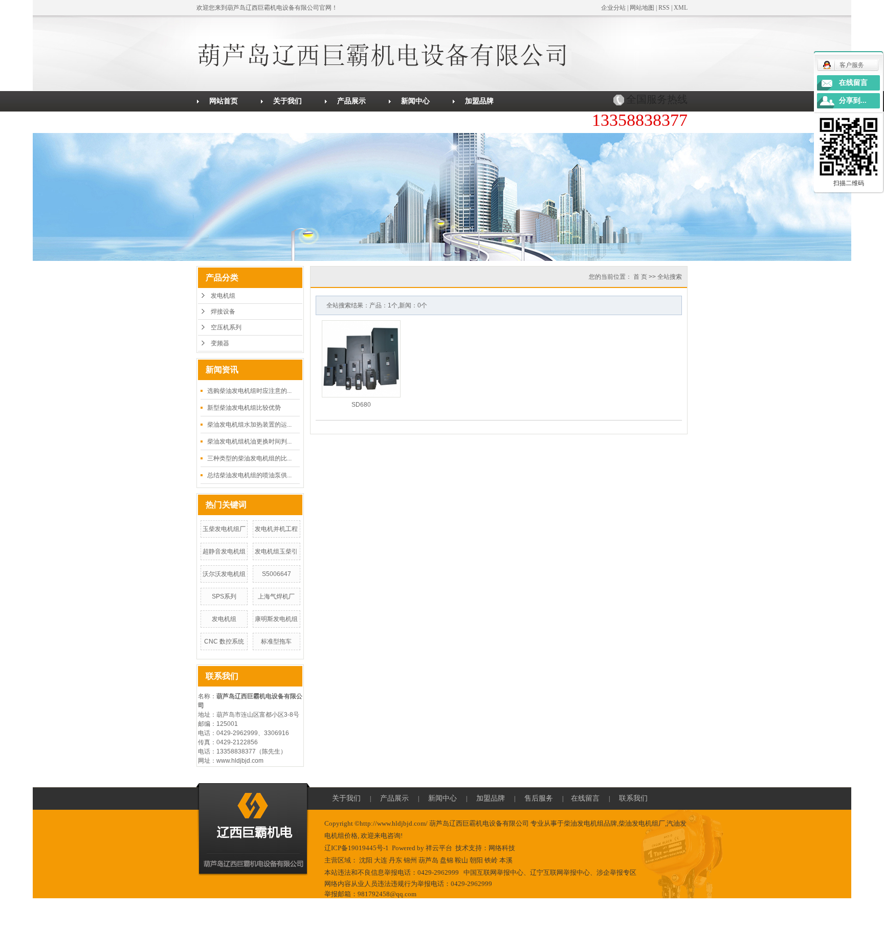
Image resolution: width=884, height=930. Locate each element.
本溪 (506, 860)
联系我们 (351, 121)
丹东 (395, 860)
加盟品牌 (479, 101)
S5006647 (276, 574)
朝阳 (476, 860)
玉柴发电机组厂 (224, 529)
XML (681, 7)
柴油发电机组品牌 (590, 823)
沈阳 (365, 860)
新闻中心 (415, 101)
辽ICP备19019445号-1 (356, 848)
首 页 (640, 276)
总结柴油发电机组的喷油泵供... (249, 475)
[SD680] (361, 358)
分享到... (853, 100)
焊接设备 (223, 311)
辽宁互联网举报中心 (560, 872)
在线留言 (287, 121)
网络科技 (502, 848)
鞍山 (461, 860)
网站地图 (642, 7)
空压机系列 (226, 327)
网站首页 (223, 101)
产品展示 (351, 101)
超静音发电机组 (224, 551)
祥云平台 (439, 848)
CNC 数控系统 (224, 641)
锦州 (410, 860)
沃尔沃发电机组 (224, 574)
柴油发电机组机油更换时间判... (249, 441)
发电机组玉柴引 (276, 551)
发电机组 (223, 295)
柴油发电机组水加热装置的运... (249, 424)
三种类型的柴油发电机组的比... (249, 458)
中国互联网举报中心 (493, 872)
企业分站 (613, 7)
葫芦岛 (428, 860)
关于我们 (287, 101)
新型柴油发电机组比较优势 (244, 407)
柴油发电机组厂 (641, 823)
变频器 (220, 343)
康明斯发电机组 (276, 619)
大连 (380, 860)
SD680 (361, 404)
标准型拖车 (276, 641)
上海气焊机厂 (276, 596)
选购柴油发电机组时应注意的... (249, 390)
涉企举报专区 (616, 872)
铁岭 (491, 860)
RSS (664, 7)
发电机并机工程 (276, 529)
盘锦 (446, 860)
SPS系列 (224, 596)
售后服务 (223, 121)
